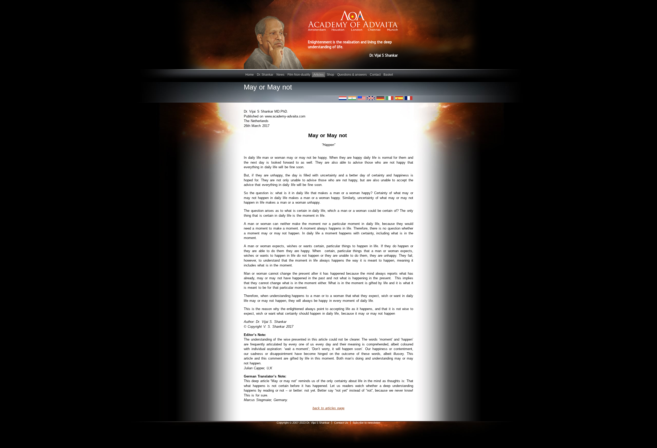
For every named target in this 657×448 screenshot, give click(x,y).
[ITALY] (389, 98)
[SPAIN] (399, 98)
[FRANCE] (408, 98)
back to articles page (329, 408)
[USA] (361, 98)
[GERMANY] (380, 98)
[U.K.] (371, 98)
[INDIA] (352, 98)
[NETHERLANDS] (342, 98)
